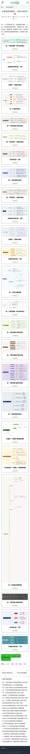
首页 (2, 7)
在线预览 (15, 49)
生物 (16, 664)
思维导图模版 (9, 7)
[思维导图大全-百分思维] (15, 4)
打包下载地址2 (16, 656)
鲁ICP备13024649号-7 (16, 752)
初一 (8, 664)
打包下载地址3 (6, 659)
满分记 (8, 752)
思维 (20, 664)
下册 (24, 664)
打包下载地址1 (6, 656)
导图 (12, 664)
